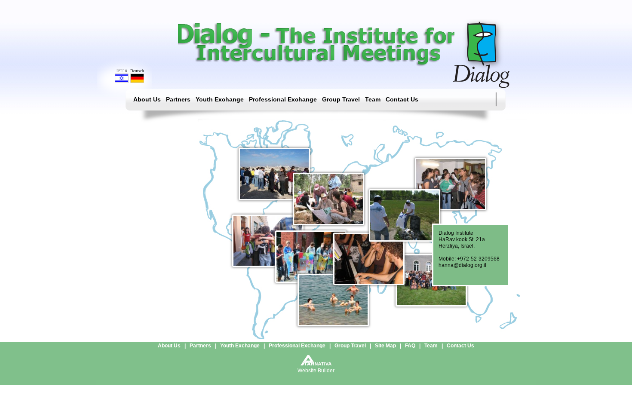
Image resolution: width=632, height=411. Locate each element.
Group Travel (341, 99)
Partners (178, 99)
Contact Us (402, 99)
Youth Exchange (220, 99)
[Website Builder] (316, 363)
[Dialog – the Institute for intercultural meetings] (481, 85)
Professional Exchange (283, 99)
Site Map (385, 346)
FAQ (410, 346)
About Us (147, 99)
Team (372, 99)
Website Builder (316, 371)
